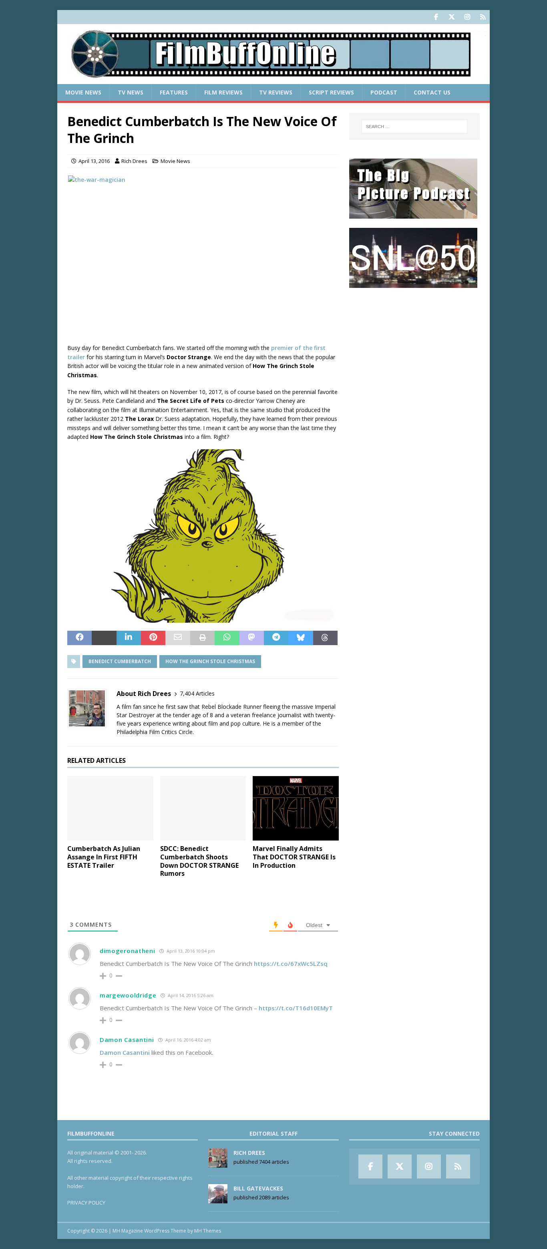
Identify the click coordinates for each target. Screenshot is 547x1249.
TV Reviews (275, 92)
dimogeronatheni (127, 951)
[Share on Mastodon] (251, 638)
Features (174, 92)
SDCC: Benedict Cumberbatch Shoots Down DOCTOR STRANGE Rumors (199, 861)
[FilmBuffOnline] (273, 79)
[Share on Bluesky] (300, 638)
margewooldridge (128, 995)
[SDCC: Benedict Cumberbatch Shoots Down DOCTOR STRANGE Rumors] (203, 808)
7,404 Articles (197, 693)
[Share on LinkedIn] (129, 638)
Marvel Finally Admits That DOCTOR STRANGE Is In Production (294, 857)
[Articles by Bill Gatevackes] (217, 1199)
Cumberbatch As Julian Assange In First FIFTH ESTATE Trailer (103, 857)
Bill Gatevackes (258, 1188)
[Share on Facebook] (79, 638)
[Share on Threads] (325, 638)
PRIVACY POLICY (86, 1202)
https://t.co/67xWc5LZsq (291, 963)
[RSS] (483, 17)
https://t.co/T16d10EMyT (296, 1008)
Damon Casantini (127, 1040)
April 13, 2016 (94, 161)
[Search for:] (414, 126)
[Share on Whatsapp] (227, 638)
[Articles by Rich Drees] (217, 1163)
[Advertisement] (414, 347)
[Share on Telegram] (276, 638)
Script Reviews (331, 92)
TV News (130, 92)
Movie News (83, 92)
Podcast (383, 92)
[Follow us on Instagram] (467, 17)
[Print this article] (202, 638)
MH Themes (207, 1230)
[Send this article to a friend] (177, 638)
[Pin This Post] (153, 638)
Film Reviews (223, 92)
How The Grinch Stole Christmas (210, 661)
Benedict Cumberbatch (119, 661)
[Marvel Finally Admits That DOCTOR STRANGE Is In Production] (296, 808)
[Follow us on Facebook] (436, 17)
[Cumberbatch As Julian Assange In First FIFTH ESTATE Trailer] (110, 808)
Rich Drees (134, 161)
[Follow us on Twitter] (451, 17)
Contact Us (432, 92)
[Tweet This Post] (104, 638)
